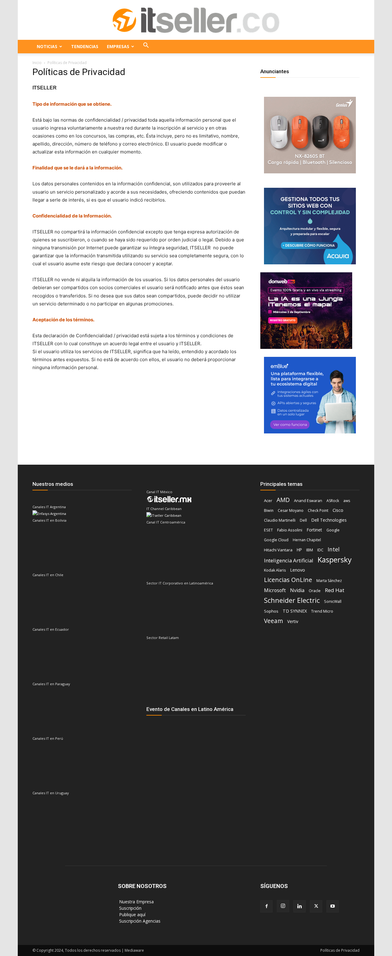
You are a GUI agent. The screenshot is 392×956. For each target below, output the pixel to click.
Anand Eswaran (308, 500)
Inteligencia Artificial (288, 560)
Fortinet (314, 530)
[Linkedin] (299, 906)
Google (333, 530)
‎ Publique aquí (131, 914)
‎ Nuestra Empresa (136, 902)
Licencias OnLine (288, 579)
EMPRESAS (118, 46)
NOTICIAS (47, 46)
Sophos (271, 611)
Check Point (318, 510)
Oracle (315, 590)
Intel (334, 549)
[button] (146, 46)
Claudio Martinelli (280, 520)
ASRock (332, 500)
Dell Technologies (329, 520)
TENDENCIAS (84, 46)
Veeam (273, 621)
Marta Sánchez (329, 580)
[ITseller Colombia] (196, 20)
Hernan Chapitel (307, 539)
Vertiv (292, 621)
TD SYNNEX (295, 611)
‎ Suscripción (129, 908)
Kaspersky (335, 559)
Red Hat (334, 590)
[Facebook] (266, 906)
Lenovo (297, 570)
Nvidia (297, 590)
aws (346, 500)
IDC (320, 550)
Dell (303, 520)
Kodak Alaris (275, 570)
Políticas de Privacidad (340, 950)
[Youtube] (332, 906)
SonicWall (332, 601)
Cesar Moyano (290, 510)
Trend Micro (322, 611)
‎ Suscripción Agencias (139, 921)
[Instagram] (283, 906)
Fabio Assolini (289, 530)
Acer (268, 500)
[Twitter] (316, 906)
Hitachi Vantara (278, 550)
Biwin (268, 510)
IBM (309, 550)
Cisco (338, 510)
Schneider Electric (292, 600)
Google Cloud (276, 539)
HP (299, 550)
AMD (283, 500)
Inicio (37, 62)
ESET (268, 530)
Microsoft (275, 590)
